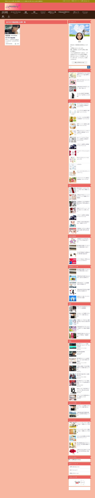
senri (18, 43)
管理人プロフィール (74, 473)
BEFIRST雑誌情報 (14, 35)
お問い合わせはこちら (74, 466)
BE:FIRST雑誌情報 (10, 37)
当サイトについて (73, 470)
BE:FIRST (7, 35)
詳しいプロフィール (79, 62)
